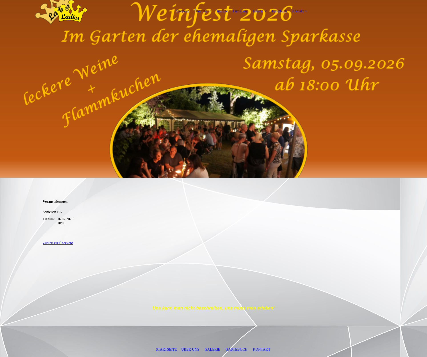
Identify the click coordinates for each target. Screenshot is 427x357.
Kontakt (298, 11)
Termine (222, 11)
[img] (70, 11)
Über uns (200, 11)
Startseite (182, 11)
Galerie (258, 11)
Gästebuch (279, 11)
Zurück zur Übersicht (58, 243)
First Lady (240, 11)
